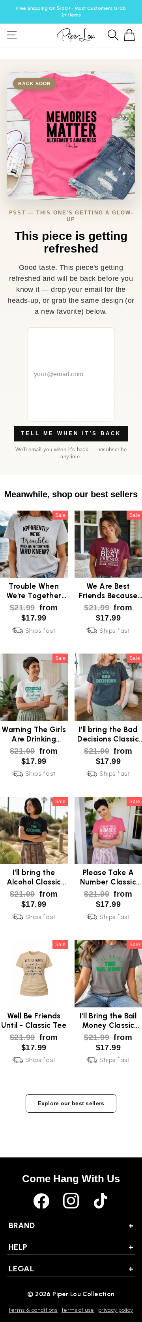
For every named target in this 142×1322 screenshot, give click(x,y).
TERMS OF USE (78, 1310)
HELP (71, 1247)
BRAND (71, 1225)
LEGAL (71, 1268)
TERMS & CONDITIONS (33, 1310)
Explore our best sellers (71, 1103)
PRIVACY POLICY (115, 1310)
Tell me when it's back (71, 433)
